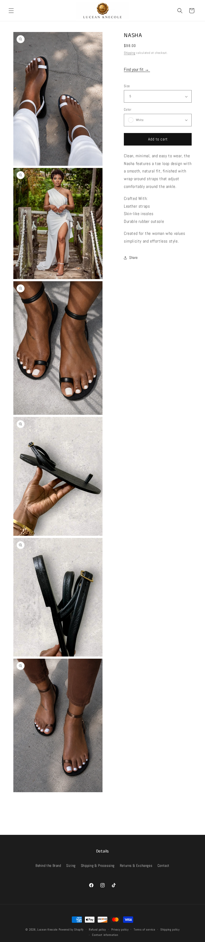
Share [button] (133, 257)
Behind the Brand (48, 865)
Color (127, 109)
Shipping (129, 53)
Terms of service (144, 929)
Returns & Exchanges (136, 865)
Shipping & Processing (98, 865)
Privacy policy (120, 929)
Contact (163, 865)
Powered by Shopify (71, 929)
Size (127, 86)
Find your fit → (137, 69)
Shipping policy (170, 929)
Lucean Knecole (47, 929)
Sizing (71, 865)
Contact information (105, 935)
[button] (11, 11)
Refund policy (97, 929)
